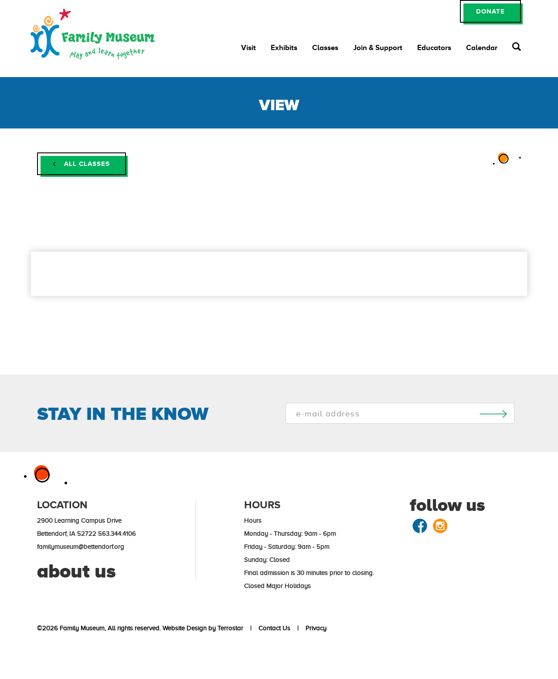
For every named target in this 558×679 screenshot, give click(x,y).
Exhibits (284, 48)
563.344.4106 (117, 533)
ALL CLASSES (86, 163)
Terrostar (230, 628)
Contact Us (272, 628)
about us (76, 571)
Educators (434, 48)
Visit (248, 48)
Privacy (314, 628)
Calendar (481, 48)
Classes (325, 48)
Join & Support (377, 48)
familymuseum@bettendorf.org (80, 546)
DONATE (490, 11)
